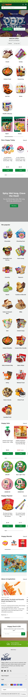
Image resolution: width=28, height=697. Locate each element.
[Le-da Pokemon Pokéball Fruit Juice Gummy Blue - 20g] (7, 149)
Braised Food (20, 382)
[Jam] (7, 323)
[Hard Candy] (21, 251)
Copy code (17, 43)
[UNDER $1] (7, 484)
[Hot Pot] (7, 89)
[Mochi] (7, 287)
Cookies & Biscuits (20, 294)
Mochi (7, 294)
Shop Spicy (10, 29)
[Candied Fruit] (7, 409)
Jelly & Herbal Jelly (7, 365)
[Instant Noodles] (7, 340)
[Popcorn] (21, 269)
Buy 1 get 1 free (20, 474)
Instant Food (7, 79)
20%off (7, 474)
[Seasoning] (21, 71)
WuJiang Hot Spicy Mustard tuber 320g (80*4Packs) (7, 515)
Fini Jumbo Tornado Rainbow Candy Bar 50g (20, 515)
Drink (20, 96)
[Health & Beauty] (7, 106)
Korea (19, 133)
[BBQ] (21, 304)
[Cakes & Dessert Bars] (7, 304)
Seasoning (21, 79)
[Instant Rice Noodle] (21, 340)
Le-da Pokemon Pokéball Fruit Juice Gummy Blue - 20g (7, 159)
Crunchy (7, 277)
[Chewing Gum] (21, 233)
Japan (7, 133)
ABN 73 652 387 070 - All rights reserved (17, 693)
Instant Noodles (7, 348)
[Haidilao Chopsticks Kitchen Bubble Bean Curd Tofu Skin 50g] (20, 432)
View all (25, 140)
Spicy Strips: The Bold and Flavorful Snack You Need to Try (12, 600)
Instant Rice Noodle (20, 348)
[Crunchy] (7, 269)
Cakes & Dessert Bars (7, 312)
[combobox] (14, 7)
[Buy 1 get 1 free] (21, 467)
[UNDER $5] (21, 484)
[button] (25, 4)
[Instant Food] (7, 71)
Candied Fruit (7, 417)
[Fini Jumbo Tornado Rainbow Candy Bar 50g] (20, 504)
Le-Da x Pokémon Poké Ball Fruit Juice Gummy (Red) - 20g (20, 159)
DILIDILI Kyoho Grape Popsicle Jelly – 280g (8, 441)
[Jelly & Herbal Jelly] (7, 358)
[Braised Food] (21, 375)
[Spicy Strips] (21, 358)
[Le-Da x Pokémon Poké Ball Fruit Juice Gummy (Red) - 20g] (20, 149)
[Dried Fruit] (21, 392)
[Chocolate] (7, 233)
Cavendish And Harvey (7, 259)
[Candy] (21, 54)
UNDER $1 (7, 492)
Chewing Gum (21, 241)
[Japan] (7, 124)
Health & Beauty (7, 113)
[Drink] (21, 89)
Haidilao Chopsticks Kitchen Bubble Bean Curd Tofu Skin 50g (20, 442)
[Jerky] (7, 375)
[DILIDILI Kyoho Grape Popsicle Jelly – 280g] (7, 432)
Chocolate (7, 241)
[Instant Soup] (21, 323)
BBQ (20, 312)
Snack (7, 61)
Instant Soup (20, 330)
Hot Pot (7, 96)
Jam (7, 330)
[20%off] (7, 467)
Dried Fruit (21, 400)
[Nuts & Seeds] (7, 392)
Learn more (23, 1)
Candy (21, 61)
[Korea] (19, 124)
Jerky (7, 382)
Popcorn (20, 277)
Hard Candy (20, 258)
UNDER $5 (21, 492)
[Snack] (7, 54)
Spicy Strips (20, 365)
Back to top (13, 649)
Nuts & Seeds (7, 400)
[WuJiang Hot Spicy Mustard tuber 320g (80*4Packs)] (7, 504)
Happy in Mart (6, 693)
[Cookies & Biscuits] (21, 287)
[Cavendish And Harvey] (7, 251)
